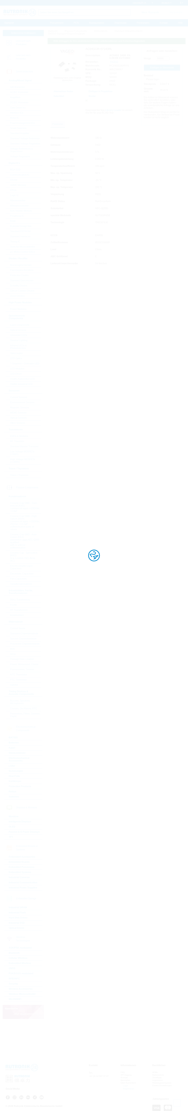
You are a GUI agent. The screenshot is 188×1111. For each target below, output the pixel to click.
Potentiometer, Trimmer (22, 669)
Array (13, 654)
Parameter (57, 124)
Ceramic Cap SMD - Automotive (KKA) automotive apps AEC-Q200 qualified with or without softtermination (24, 541)
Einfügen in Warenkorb (162, 67)
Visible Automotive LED (22, 379)
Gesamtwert (148, 90)
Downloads (120, 23)
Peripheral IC (17, 216)
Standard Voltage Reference (25, 138)
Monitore (14, 816)
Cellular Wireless (18, 958)
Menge (147, 58)
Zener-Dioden (17, 296)
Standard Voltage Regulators (25, 143)
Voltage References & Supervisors (21, 150)
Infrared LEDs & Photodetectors (18, 346)
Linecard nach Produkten (23, 43)
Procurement (56, 23)
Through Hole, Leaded (22, 659)
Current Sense (17, 628)
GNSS (12, 968)
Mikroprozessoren (19, 205)
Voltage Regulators (20, 156)
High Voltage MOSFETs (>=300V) (22, 460)
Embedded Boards (19, 862)
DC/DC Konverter (19, 102)
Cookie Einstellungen (162, 1085)
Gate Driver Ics (18, 107)
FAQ (123, 1072)
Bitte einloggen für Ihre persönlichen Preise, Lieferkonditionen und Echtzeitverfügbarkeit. (99, 41)
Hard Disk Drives (18, 917)
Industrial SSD (17, 923)
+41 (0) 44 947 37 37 (99, 1076)
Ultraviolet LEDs (18, 335)
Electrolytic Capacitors (21, 573)
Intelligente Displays (20, 821)
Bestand (148, 75)
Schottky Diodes (18, 285)
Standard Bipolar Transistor (24, 446)
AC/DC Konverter (19, 92)
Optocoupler (16, 353)
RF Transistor (17, 441)
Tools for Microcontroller (22, 246)
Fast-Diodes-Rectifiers (21, 270)
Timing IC (15, 241)
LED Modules (17, 368)
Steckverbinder (17, 753)
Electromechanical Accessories (19, 759)
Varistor (14, 685)
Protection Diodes (19, 275)
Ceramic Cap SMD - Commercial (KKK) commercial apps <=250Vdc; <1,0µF (25, 507)
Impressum (157, 1080)
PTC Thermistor (18, 679)
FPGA (13, 190)
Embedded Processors (21, 867)
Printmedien (143, 23)
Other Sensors (17, 423)
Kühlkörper (15, 781)
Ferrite (13, 605)
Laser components (19, 325)
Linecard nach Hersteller (23, 57)
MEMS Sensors (18, 412)
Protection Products (20, 786)
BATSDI (13, 737)
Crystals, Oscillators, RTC (23, 708)
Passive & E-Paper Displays (24, 832)
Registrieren (128, 1089)
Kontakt (164, 23)
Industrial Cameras (19, 877)
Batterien (14, 742)
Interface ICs (16, 113)
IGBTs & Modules (19, 436)
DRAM (13, 180)
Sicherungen (16, 771)
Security (13, 983)
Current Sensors (18, 397)
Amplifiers (15, 97)
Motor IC (14, 118)
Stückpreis (150, 84)
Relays (12, 791)
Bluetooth (14, 953)
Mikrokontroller (18, 200)
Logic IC (14, 195)
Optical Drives (16, 928)
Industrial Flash (17, 912)
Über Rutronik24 (128, 1083)
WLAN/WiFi (15, 999)
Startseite (9, 23)
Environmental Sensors (22, 402)
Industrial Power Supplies (23, 887)
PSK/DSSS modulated (21, 973)
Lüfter (12, 766)
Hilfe (180, 23)
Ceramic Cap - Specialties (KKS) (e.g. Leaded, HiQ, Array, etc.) (23, 557)
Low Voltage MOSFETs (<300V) (22, 452)
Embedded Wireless (20, 963)
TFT (11, 837)
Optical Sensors (18, 418)
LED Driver (16, 374)
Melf (12, 649)
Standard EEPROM (20, 231)
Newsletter (125, 1080)
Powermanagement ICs (22, 123)
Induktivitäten (17, 615)
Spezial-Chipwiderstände (23, 638)
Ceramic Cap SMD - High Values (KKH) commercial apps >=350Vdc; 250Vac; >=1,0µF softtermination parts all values (25, 523)
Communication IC (20, 175)
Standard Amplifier (19, 133)
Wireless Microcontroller (22, 994)
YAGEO (114, 62)
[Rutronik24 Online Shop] (20, 12)
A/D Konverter (17, 87)
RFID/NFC (14, 978)
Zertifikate (157, 1077)
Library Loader (113, 110)
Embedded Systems (20, 872)
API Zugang (126, 1075)
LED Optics (16, 358)
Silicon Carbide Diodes (22, 290)
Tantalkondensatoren (21, 584)
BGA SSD (15, 169)
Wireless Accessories (21, 989)
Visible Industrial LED (21, 384)
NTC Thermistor (18, 674)
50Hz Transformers (20, 599)
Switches (14, 796)
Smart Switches (18, 128)
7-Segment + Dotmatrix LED (24, 363)
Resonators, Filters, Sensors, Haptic (25, 714)
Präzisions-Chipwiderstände (25, 644)
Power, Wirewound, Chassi (24, 664)
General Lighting (18, 340)
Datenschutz (158, 1075)
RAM (12, 221)
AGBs (155, 1072)
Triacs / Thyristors (19, 475)
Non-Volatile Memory (21, 211)
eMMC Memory (18, 185)
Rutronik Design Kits (21, 226)
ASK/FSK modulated (20, 948)
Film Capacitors (18, 579)
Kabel (12, 748)
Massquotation (96, 23)
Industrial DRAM (18, 907)
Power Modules (18, 309)
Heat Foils (14, 776)
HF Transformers (19, 610)
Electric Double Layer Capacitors (21, 567)
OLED (12, 826)
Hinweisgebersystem (162, 1083)
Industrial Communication (23, 882)
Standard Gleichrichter (21, 280)
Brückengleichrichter (21, 265)
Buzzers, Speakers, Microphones (20, 702)
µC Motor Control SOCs (22, 252)
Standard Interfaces (20, 236)
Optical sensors (18, 330)
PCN (76, 23)
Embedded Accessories (22, 857)
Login (125, 1085)
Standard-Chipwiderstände (24, 633)
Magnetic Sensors (19, 407)
